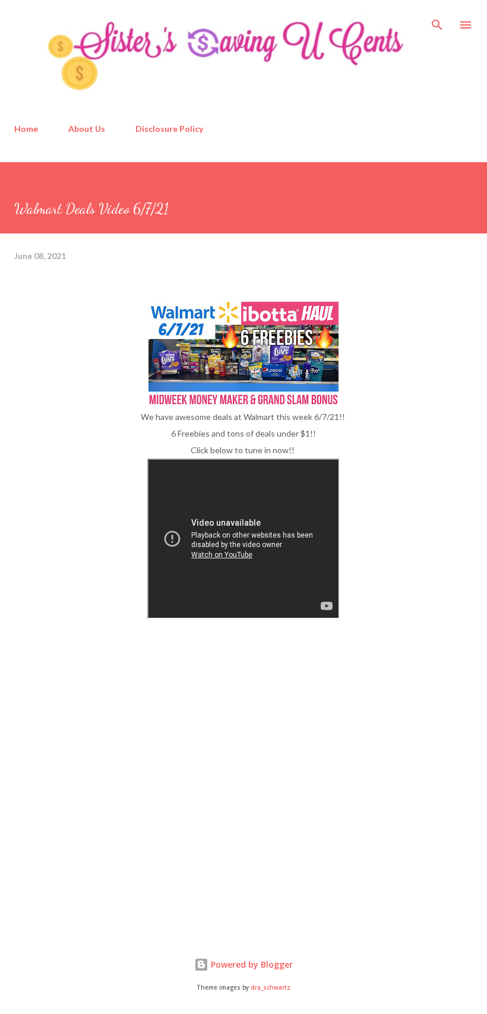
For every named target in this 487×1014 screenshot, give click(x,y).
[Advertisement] (103, 830)
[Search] (437, 21)
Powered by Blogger (250, 964)
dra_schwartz (270, 987)
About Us (86, 129)
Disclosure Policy (169, 129)
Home (26, 129)
